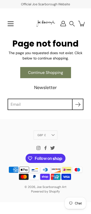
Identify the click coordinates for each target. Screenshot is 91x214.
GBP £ (41, 135)
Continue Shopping (45, 72)
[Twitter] (52, 148)
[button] (72, 24)
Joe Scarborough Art (51, 187)
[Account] (63, 23)
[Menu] (10, 23)
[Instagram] (38, 148)
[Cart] (82, 23)
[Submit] (77, 104)
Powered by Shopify (45, 191)
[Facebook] (45, 148)
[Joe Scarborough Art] (45, 23)
